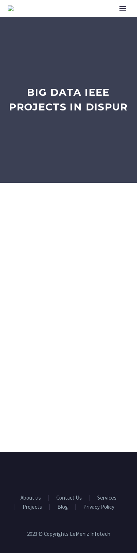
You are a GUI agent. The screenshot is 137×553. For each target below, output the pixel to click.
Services (107, 498)
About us (30, 498)
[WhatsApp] (88, 472)
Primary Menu (122, 8)
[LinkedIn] (59, 472)
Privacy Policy (98, 507)
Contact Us (69, 498)
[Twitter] (69, 472)
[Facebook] (50, 472)
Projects (32, 507)
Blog (62, 507)
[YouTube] (78, 472)
